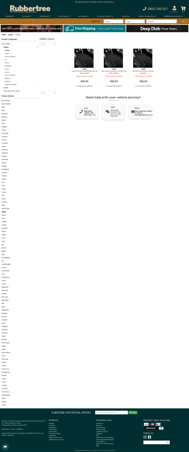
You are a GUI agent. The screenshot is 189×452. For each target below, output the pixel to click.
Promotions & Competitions (105, 437)
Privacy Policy (100, 427)
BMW (4, 120)
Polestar (5, 330)
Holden (4, 222)
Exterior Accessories (55, 437)
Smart (4, 366)
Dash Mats (126, 16)
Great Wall (5, 208)
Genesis (4, 202)
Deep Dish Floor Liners (11, 91)
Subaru (4, 375)
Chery (4, 130)
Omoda (4, 320)
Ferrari (4, 179)
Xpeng (4, 402)
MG (3, 303)
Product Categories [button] (9, 39)
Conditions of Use (102, 431)
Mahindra (5, 287)
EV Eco (7, 63)
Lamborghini (6, 264)
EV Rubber (8, 66)
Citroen (4, 140)
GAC (3, 195)
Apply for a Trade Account (104, 444)
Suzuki (4, 379)
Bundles (51, 423)
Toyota (4, 385)
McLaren (5, 297)
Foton (4, 189)
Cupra (4, 146)
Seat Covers (53, 429)
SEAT (3, 356)
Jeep (3, 254)
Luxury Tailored (10, 75)
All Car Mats (6, 44)
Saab (3, 349)
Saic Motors (6, 352)
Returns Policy (101, 429)
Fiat (3, 182)
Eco (6, 60)
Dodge (4, 166)
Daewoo (5, 150)
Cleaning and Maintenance (105, 440)
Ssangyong (5, 372)
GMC (3, 205)
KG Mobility (6, 258)
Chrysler (4, 136)
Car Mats (52, 425)
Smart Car (5, 369)
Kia (3, 261)
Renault (4, 339)
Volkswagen (6, 395)
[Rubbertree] (43, 8)
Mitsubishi (5, 310)
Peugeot (5, 326)
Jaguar (4, 251)
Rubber (5, 88)
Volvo (4, 398)
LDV (3, 274)
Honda (4, 225)
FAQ (97, 436)
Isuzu (3, 238)
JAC (3, 244)
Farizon (4, 176)
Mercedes (5, 300)
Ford (3, 186)
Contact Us (99, 423)
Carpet (10, 35)
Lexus (4, 280)
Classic (7, 50)
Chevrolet (5, 133)
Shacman (5, 359)
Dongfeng (5, 169)
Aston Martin (6, 104)
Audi (3, 107)
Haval (4, 215)
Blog (97, 446)
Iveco (3, 241)
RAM (3, 336)
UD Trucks (5, 392)
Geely (4, 199)
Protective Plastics (55, 433)
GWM (4, 35)
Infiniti (4, 235)
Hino (3, 218)
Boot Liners (52, 427)
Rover (4, 346)
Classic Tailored (10, 56)
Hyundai (4, 228)
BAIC (3, 110)
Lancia (4, 267)
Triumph (5, 388)
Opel (3, 323)
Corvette (5, 143)
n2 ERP (113, 450)
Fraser (4, 192)
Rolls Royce (6, 343)
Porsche (4, 333)
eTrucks (4, 172)
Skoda (4, 362)
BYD (3, 123)
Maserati (5, 290)
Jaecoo (4, 248)
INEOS (4, 231)
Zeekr (4, 405)
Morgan (4, 313)
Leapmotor (6, 277)
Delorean (5, 159)
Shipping (99, 433)
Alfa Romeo (6, 100)
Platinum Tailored (10, 85)
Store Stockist (100, 442)
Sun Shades (53, 431)
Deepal (4, 156)
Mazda (4, 294)
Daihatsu (5, 153)
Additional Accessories (56, 440)
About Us (99, 425)
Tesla (3, 382)
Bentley (4, 117)
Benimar (5, 114)
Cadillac (4, 127)
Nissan (4, 316)
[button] (137, 8)
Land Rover (6, 271)
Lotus (4, 284)
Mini (3, 307)
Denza (4, 163)
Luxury (7, 69)
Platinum (7, 78)
